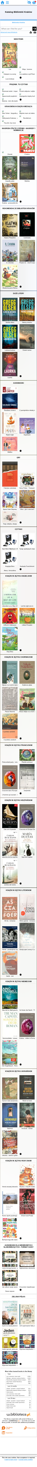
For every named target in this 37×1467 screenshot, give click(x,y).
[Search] (34, 29)
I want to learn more (10, 1459)
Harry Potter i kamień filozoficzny (14, 1381)
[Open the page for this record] (10, 55)
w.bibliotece (14, 1421)
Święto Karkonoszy (11, 1405)
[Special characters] (34, 32)
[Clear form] (30, 32)
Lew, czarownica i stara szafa (13, 1376)
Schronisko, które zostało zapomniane (15, 1395)
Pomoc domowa (10, 1404)
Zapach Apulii (9, 1407)
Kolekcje (14, 32)
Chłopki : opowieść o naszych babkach (15, 1388)
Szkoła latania (9, 1383)
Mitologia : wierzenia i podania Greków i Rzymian (17, 1378)
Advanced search (6, 32)
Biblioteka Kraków (18, 22)
